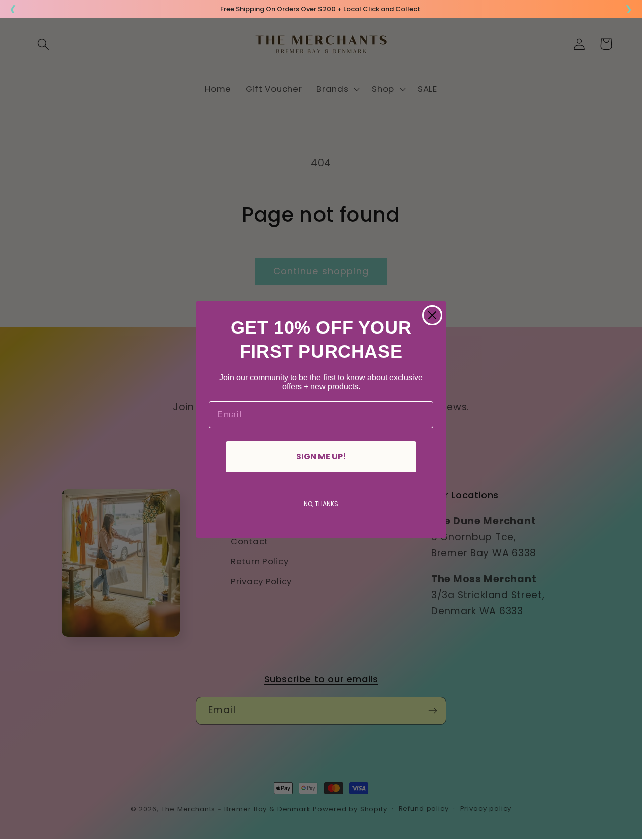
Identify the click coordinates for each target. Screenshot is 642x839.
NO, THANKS (321, 503)
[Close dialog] (432, 315)
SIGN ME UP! (321, 456)
